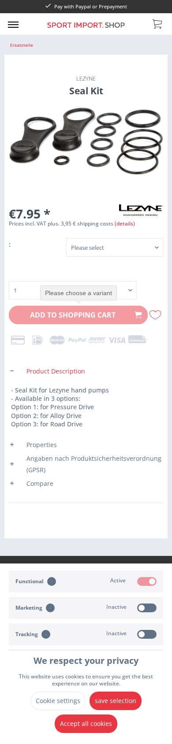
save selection (115, 700)
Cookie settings (58, 700)
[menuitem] (13, 24)
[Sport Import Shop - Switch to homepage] (86, 30)
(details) (125, 223)
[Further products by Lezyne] (141, 212)
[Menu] (13, 24)
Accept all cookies (86, 723)
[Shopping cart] (158, 23)
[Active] (147, 581)
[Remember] (157, 315)
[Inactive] (147, 607)
